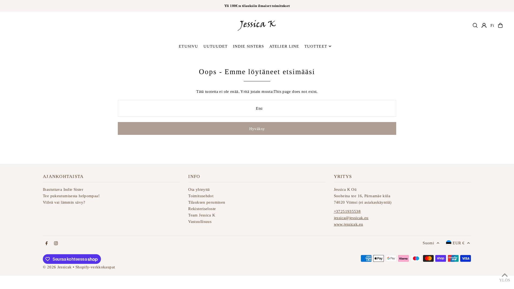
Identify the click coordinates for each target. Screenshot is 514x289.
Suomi (428, 243)
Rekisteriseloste (202, 209)
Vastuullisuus (199, 221)
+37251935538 (347, 211)
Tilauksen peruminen (206, 202)
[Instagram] (56, 243)
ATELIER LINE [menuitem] (284, 46)
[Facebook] (47, 243)
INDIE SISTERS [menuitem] (248, 46)
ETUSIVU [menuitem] (188, 46)
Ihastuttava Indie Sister (63, 189)
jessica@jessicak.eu (351, 218)
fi (492, 25)
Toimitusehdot (200, 196)
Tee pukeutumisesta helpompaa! (71, 196)
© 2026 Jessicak (57, 267)
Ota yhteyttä (199, 189)
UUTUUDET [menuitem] (215, 46)
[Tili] (484, 25)
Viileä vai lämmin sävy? (64, 202)
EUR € (458, 243)
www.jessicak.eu (348, 224)
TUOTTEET (315, 46)
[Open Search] (475, 25)
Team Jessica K (201, 215)
